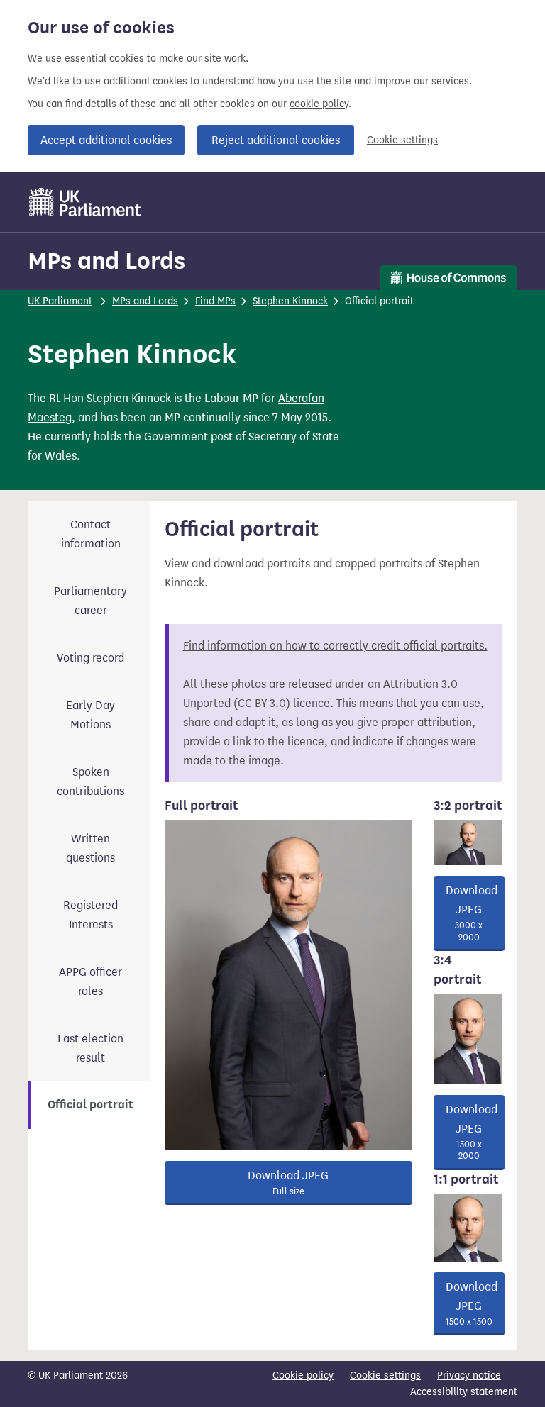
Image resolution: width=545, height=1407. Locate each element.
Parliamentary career (90, 600)
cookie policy (319, 104)
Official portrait (90, 1105)
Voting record (90, 657)
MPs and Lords (106, 260)
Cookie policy (303, 1375)
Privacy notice (469, 1375)
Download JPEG (288, 1182)
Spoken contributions (90, 781)
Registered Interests (90, 915)
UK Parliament (60, 301)
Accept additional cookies (106, 140)
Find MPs (215, 301)
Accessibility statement (463, 1392)
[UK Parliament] (85, 202)
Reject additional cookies (275, 140)
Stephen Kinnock (290, 301)
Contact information (91, 534)
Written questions (90, 848)
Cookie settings (402, 140)
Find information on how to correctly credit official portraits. (335, 645)
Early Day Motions (90, 715)
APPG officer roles (90, 981)
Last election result (90, 1048)
